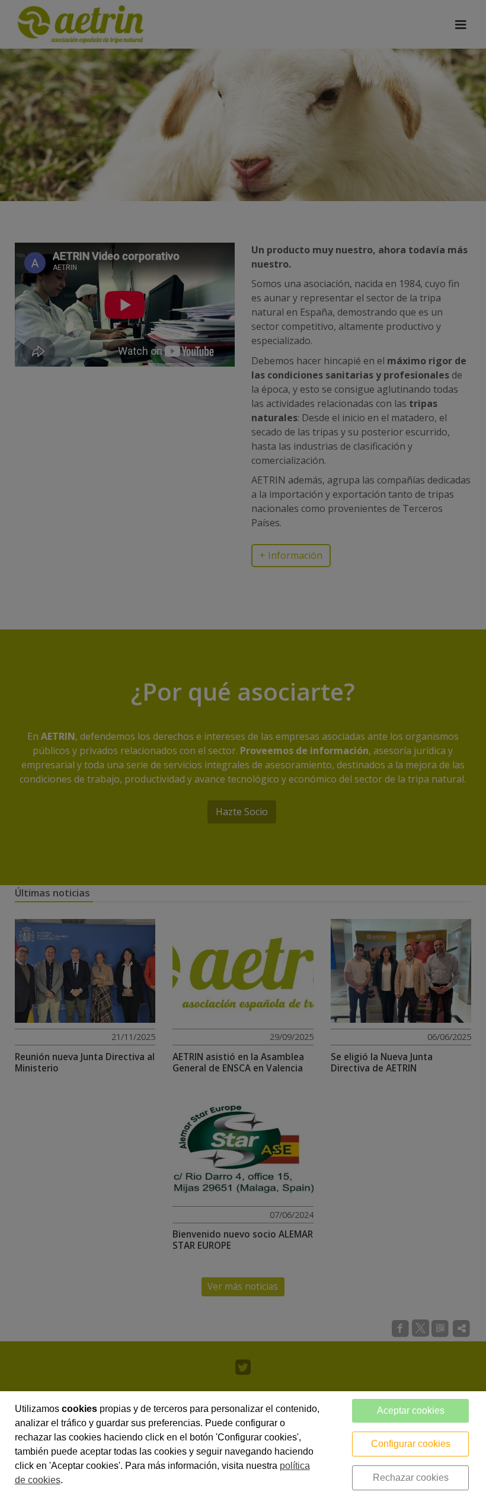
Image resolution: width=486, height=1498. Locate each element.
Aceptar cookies (411, 1410)
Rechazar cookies (411, 1477)
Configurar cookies (410, 1444)
